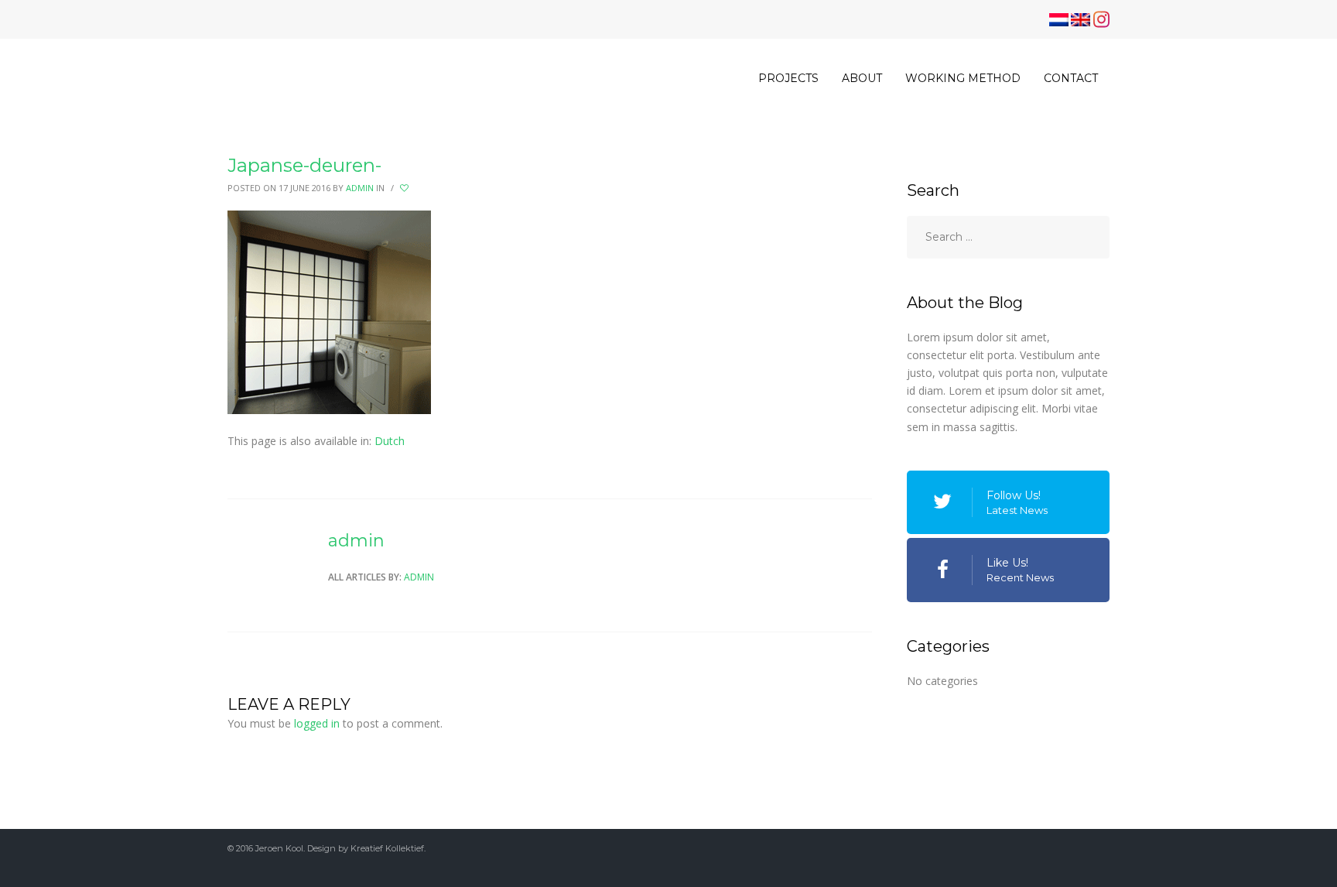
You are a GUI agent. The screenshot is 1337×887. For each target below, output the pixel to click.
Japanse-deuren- (304, 165)
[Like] (405, 188)
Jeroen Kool (279, 848)
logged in (317, 723)
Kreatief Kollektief (387, 848)
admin (360, 187)
